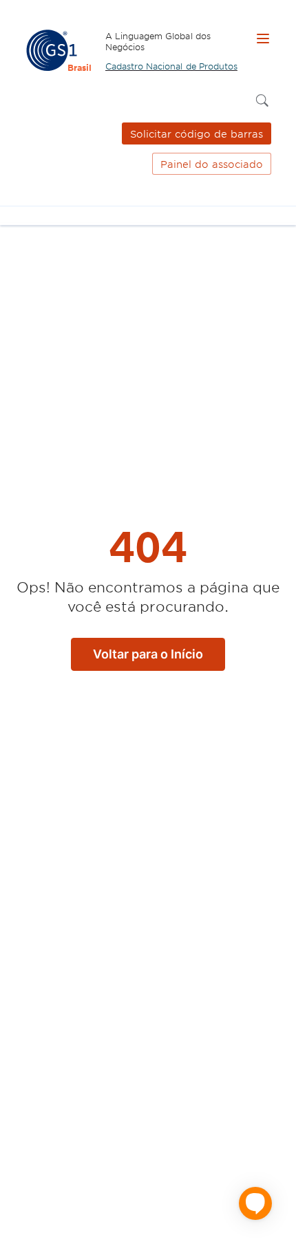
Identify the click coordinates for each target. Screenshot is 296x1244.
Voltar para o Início (148, 654)
